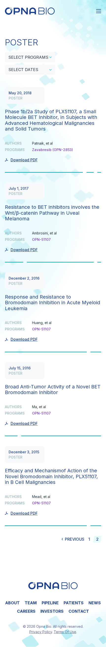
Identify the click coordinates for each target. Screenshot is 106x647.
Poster (15, 98)
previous (74, 539)
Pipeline (50, 602)
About (12, 602)
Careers (26, 611)
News (94, 602)
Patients (74, 602)
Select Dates (23, 69)
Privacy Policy (40, 632)
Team (31, 602)
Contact (79, 611)
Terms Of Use (65, 632)
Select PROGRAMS (28, 57)
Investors (52, 611)
